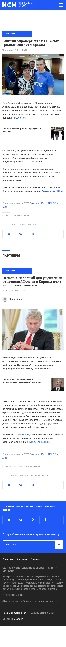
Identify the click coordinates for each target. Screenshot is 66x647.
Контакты (22, 559)
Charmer (18, 618)
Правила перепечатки (14, 612)
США (12, 224)
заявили (24, 434)
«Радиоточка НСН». (40, 442)
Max (4, 207)
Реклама (35, 559)
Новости (34, 203)
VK (49, 203)
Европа (14, 475)
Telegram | (57, 203)
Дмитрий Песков (39, 475)
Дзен (43, 203)
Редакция (7, 559)
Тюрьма (21, 224)
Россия (32, 224)
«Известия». (19, 117)
